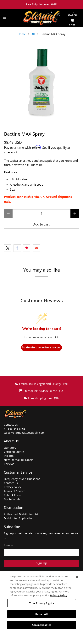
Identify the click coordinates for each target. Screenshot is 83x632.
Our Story (10, 447)
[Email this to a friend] (36, 248)
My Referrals (12, 499)
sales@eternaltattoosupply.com (24, 432)
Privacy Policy (12, 487)
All (33, 34)
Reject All (41, 614)
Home (22, 34)
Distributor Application (18, 518)
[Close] (77, 577)
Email (8, 545)
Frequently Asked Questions (22, 479)
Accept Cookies (41, 625)
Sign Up (41, 563)
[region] (41, 601)
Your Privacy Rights (41, 603)
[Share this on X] (7, 248)
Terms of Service (14, 491)
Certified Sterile (14, 452)
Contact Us (11, 483)
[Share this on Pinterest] (26, 248)
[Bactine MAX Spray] (41, 82)
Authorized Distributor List (21, 514)
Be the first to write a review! (41, 347)
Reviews (9, 464)
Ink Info (9, 456)
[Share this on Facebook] (17, 248)
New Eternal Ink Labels (18, 460)
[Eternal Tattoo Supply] (41, 18)
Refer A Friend (13, 495)
